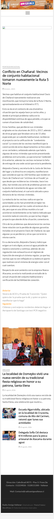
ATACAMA (6, 370)
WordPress (6, 508)
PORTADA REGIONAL (11, 67)
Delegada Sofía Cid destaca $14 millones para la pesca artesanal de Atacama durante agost (35, 437)
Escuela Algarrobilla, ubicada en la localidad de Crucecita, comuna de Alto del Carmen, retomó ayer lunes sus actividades (34, 416)
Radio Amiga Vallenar (12, 505)
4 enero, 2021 (9, 89)
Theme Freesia (39, 505)
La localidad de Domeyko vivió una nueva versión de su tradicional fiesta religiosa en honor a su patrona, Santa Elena (25, 379)
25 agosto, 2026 (9, 390)
